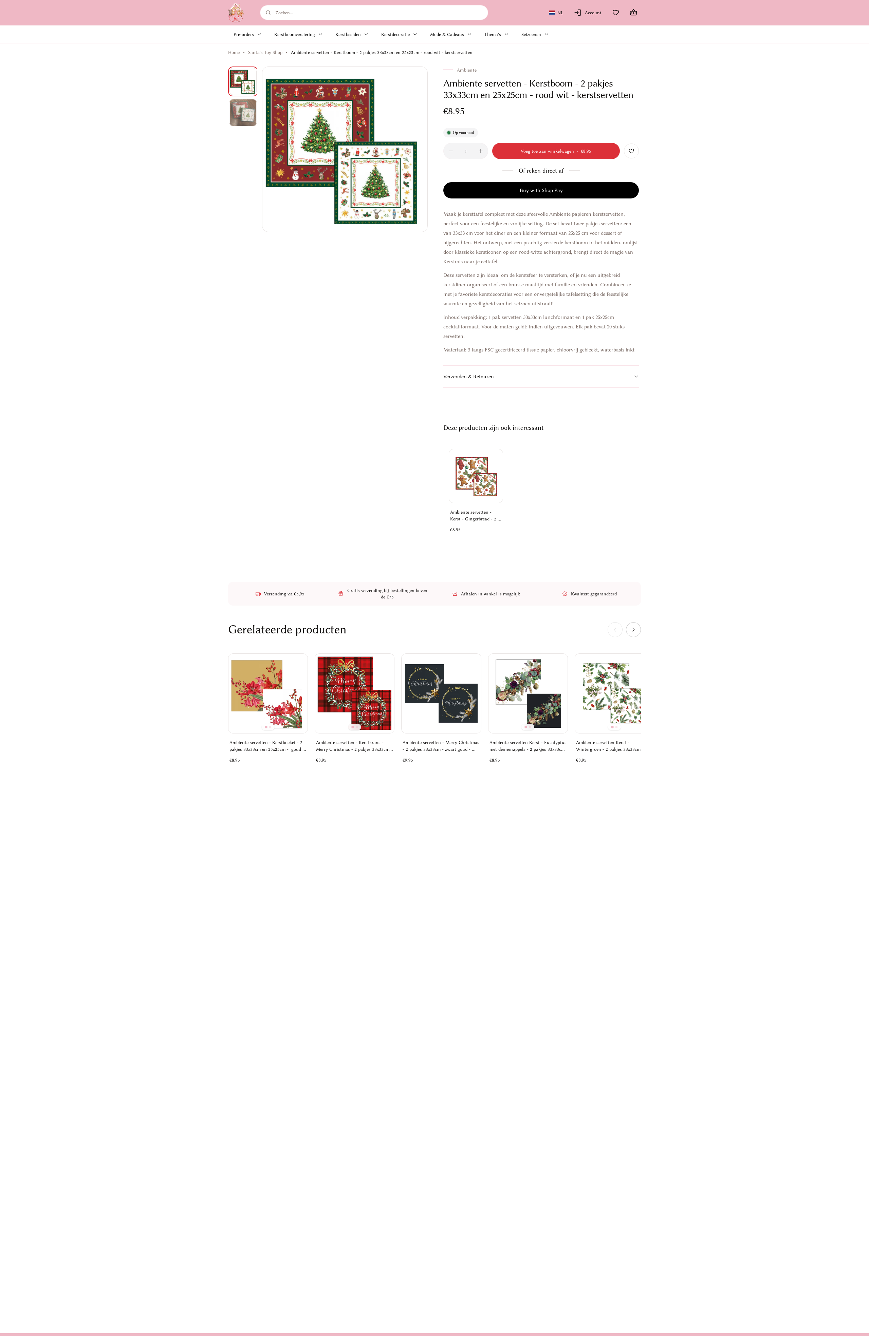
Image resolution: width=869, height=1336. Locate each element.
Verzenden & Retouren (468, 377)
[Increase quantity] (480, 151)
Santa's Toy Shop (265, 52)
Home (234, 52)
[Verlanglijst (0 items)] (615, 12)
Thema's (492, 34)
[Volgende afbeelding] (414, 149)
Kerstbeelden (348, 34)
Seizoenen (531, 34)
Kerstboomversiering (294, 34)
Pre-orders (244, 34)
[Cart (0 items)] (633, 12)
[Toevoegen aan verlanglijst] (631, 151)
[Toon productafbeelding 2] (243, 112)
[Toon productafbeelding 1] (243, 81)
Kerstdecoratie (395, 34)
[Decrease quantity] (450, 151)
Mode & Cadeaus (447, 34)
